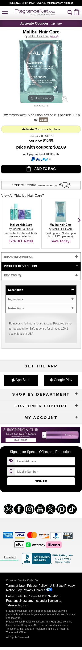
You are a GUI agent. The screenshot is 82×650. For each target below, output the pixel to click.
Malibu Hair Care (38, 36)
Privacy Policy (37, 585)
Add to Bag (45, 169)
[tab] (41, 257)
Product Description (20, 266)
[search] (69, 12)
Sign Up (41, 481)
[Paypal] (55, 535)
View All (22, 195)
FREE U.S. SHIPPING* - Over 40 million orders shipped (41, 2)
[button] (4, 12)
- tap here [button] (41, 23)
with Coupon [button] (33, 147)
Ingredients (15, 299)
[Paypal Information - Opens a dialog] (41, 158)
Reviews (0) (12, 275)
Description (15, 289)
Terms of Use (15, 585)
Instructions (16, 308)
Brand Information (18, 256)
